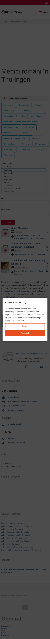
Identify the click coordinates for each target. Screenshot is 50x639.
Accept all (25, 333)
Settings (25, 326)
